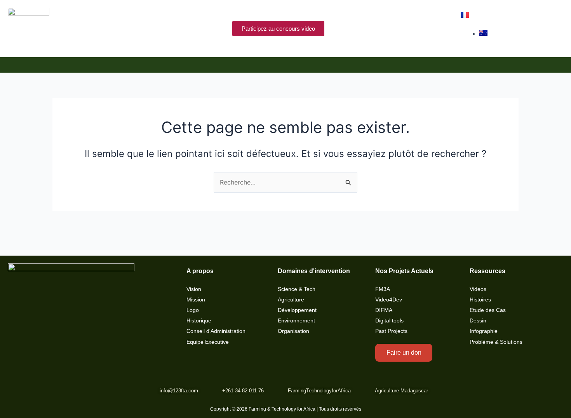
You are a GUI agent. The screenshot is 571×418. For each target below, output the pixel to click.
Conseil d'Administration (215, 331)
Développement (297, 310)
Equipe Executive (207, 342)
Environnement (296, 321)
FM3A (382, 289)
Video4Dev (388, 300)
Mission (195, 300)
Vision (193, 289)
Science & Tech (296, 289)
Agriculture (291, 300)
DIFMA (383, 310)
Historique (198, 321)
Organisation (293, 331)
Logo (192, 310)
